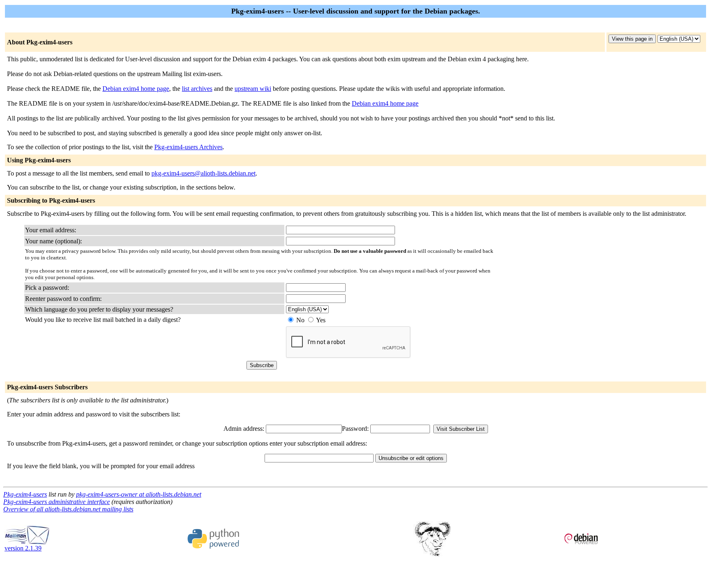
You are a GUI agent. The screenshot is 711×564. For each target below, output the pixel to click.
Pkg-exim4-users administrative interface (56, 501)
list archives (197, 88)
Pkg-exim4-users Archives (188, 146)
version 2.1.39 (23, 548)
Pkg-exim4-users (25, 494)
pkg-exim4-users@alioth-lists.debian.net (203, 173)
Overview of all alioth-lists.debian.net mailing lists (68, 509)
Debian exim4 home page (135, 88)
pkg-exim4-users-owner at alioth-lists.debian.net (138, 494)
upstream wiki (253, 88)
